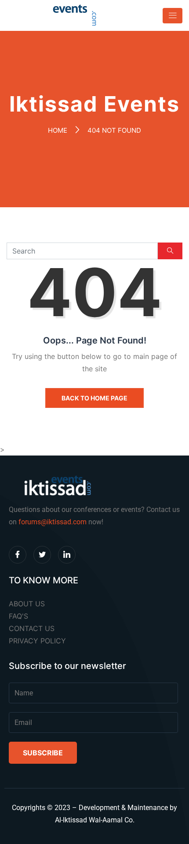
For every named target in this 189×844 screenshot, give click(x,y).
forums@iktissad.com (52, 522)
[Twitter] (42, 555)
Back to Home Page (94, 398)
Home (57, 130)
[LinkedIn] (67, 555)
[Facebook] (17, 555)
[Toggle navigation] (169, 15)
